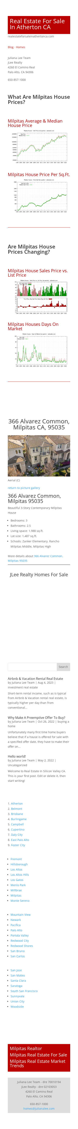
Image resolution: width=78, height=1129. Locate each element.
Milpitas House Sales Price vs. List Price (38, 272)
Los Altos (16, 869)
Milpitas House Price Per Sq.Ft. (39, 174)
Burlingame (19, 819)
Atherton (17, 803)
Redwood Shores (22, 946)
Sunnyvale (17, 996)
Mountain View (21, 915)
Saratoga (16, 986)
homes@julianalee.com (39, 1108)
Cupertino (17, 829)
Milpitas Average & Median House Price (35, 123)
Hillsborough (19, 864)
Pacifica (16, 925)
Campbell (17, 824)
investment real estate (23, 687)
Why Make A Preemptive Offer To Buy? (36, 717)
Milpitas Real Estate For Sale (38, 1055)
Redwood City (20, 940)
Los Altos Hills (20, 875)
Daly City (17, 835)
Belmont (16, 809)
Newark (16, 920)
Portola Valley (20, 935)
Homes (20, 47)
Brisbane (17, 814)
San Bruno (18, 951)
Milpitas (16, 895)
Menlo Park (18, 885)
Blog (11, 47)
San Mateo (18, 975)
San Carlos (18, 956)
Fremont (16, 859)
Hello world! (17, 756)
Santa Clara (18, 980)
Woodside (17, 1006)
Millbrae (16, 890)
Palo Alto (16, 930)
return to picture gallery (24, 488)
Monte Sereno (20, 901)
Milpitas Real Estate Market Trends (37, 1063)
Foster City (18, 845)
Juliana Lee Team (23, 682)
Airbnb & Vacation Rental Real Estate (35, 678)
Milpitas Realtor (26, 1048)
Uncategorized (17, 765)
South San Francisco (24, 991)
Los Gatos (17, 880)
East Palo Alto (20, 840)
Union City (17, 1001)
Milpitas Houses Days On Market (33, 326)
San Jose (16, 970)
